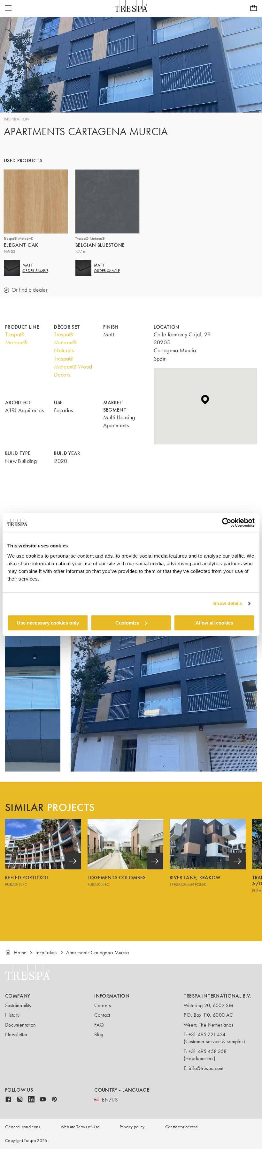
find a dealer (33, 290)
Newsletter (16, 1034)
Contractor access (181, 1127)
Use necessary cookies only (48, 623)
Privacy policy (132, 1127)
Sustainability (18, 1005)
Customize (127, 623)
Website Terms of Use (80, 1127)
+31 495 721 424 (207, 1034)
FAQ (99, 1025)
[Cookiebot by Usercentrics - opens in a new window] (227, 522)
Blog (98, 1034)
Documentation (20, 1025)
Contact (102, 1015)
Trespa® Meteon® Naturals (65, 342)
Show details (227, 603)
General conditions (22, 1127)
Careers (102, 1005)
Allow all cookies (214, 623)
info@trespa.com (206, 1068)
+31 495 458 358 (208, 1051)
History (12, 1015)
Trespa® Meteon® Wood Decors (73, 366)
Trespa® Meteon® (16, 338)
